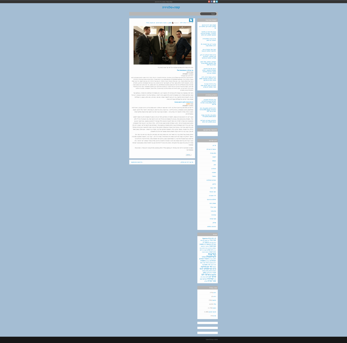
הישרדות (211, 259)
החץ (215, 164)
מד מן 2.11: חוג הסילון (187, 162)
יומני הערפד (212, 192)
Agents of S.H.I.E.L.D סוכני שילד (209, 239)
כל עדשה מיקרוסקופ (136, 162)
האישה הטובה (205, 252)
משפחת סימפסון (212, 270)
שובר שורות (213, 219)
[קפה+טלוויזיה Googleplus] (209, 2)
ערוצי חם (205, 274)
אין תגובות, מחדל (150, 23)
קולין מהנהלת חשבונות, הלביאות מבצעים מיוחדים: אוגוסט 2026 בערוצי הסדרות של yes (208, 102)
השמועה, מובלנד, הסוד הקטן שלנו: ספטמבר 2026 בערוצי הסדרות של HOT (208, 63)
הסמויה (214, 172)
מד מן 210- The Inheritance (185, 70)
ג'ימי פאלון (210, 250)
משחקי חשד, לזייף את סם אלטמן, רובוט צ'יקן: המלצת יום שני (207, 26)
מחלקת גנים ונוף (211, 199)
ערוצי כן (212, 276)
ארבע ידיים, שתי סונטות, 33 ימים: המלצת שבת (208, 44)
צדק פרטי (213, 211)
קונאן (201, 279)
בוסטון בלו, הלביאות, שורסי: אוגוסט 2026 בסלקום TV (208, 115)
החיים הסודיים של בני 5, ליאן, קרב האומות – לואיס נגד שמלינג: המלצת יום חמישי (208, 56)
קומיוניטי (213, 215)
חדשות (214, 300)
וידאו (214, 292)
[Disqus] (162, 190)
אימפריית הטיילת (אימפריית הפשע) (208, 243)
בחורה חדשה (205, 248)
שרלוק (214, 222)
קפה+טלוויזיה (171, 7)
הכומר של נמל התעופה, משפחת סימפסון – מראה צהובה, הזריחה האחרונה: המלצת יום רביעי (209, 71)
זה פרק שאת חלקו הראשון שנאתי (183, 102)
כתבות (165, 23)
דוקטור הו (205, 250)
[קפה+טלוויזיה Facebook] (212, 2)
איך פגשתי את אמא (204, 240)
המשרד (214, 176)
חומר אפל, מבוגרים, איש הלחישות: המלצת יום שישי (209, 50)
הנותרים (214, 168)
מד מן (188, 154)
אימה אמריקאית (212, 242)
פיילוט (207, 277)
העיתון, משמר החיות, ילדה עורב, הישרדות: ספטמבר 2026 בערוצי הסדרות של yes (207, 78)
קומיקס (205, 279)
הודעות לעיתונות (211, 255)
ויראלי (207, 262)
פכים (214, 316)
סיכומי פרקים (159, 23)
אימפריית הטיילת (211, 149)
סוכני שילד (213, 207)
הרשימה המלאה (211, 226)
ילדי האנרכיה (212, 195)
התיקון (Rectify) (212, 262)
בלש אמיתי (213, 153)
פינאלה (204, 277)
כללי (215, 304)
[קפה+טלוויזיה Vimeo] (214, 2)
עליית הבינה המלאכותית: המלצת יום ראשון (209, 39)
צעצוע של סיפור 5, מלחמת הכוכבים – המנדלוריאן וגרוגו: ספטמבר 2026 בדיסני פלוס (208, 33)
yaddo (170, 23)
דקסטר (214, 157)
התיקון (214, 184)
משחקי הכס (213, 203)
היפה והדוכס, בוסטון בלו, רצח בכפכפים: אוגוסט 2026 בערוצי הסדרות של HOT (208, 109)
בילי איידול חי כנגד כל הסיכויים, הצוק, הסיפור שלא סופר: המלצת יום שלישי (208, 85)
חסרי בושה (213, 188)
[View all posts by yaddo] (173, 23)
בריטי (215, 250)
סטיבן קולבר (205, 271)
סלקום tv (213, 274)
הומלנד (214, 161)
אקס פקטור (212, 246)
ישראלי (214, 267)
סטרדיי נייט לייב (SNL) (209, 272)
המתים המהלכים (211, 180)
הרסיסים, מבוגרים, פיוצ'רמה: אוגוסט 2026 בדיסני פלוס (208, 121)
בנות (201, 248)
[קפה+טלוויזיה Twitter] (217, 2)
